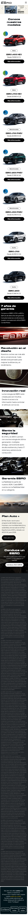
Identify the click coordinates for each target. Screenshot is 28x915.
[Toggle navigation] (26, 2)
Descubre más (9, 538)
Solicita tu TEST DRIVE (14, 565)
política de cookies (15, 896)
